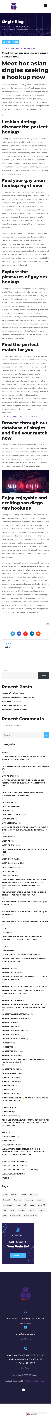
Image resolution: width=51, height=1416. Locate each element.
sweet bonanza (10, 1137)
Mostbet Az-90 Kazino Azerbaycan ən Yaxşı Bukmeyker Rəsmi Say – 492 (23, 991)
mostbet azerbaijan (12, 1000)
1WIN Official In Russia (13, 815)
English (33, 1414)
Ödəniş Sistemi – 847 (11, 1073)
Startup (6, 1132)
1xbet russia (8, 871)
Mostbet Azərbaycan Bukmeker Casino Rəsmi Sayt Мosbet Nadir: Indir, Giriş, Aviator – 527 (24, 1005)
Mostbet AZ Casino (11, 972)
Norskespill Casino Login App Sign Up (18, 697)
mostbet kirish (9, 1026)
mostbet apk (8, 968)
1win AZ (14, 1195)
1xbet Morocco (9, 867)
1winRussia (7, 837)
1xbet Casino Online (12, 863)
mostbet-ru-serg (10, 1069)
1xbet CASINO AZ (10, 859)
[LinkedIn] (32, 633)
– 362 (4, 752)
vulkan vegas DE (30, 1215)
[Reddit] (38, 633)
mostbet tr (8, 1043)
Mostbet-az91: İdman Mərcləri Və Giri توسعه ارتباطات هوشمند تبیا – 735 (23, 1060)
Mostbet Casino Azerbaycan (16, 1014)
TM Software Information (35, 1381)
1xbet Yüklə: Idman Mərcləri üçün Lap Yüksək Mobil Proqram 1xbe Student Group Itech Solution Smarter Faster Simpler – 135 (24, 882)
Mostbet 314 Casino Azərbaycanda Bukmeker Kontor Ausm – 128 (24, 960)
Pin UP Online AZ (9, 1108)
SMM (12, 1210)
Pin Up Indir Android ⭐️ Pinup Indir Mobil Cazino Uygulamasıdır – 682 (25, 1099)
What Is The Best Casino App (14, 705)
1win (5, 1195)
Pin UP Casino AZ (10, 1094)
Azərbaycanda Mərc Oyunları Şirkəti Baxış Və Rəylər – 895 (24, 913)
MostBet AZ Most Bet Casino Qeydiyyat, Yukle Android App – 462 (24, 978)
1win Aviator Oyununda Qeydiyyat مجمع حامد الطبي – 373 (25, 767)
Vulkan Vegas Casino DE (14, 1162)
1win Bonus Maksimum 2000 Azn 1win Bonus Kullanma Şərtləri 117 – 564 (23, 794)
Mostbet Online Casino (13, 1030)
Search (4, 670)
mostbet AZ (8, 1205)
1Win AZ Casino (9, 776)
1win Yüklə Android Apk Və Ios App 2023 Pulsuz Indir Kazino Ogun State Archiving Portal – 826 (25, 828)
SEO (5, 1210)
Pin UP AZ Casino (10, 1077)
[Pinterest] (25, 633)
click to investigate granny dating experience (20, 416)
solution (21, 1210)
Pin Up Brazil (8, 1085)
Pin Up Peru (7, 1112)
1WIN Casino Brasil (11, 806)
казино (5, 1178)
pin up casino (8, 1090)
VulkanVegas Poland (12, 1174)
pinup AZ (41, 1205)
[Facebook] (19, 633)
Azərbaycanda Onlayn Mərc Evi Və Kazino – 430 (25, 921)
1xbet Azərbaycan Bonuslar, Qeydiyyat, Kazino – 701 (25, 850)
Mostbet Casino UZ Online (15, 1018)
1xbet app (7, 841)
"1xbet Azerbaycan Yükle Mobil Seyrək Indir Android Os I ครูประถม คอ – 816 (23, 757)
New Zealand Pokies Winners (14, 709)
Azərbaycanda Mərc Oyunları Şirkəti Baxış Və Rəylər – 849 (24, 903)
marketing (29, 1200)
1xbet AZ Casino (10, 845)
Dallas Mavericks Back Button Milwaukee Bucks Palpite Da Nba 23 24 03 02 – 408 (23, 938)
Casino (5, 932)
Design (5, 946)
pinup (32, 1205)
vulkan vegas (15, 1215)
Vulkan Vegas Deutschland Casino (19, 1170)
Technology (8, 1141)
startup (32, 1210)
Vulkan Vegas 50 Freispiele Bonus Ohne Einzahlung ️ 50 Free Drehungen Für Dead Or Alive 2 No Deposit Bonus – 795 (23, 1152)
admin (19, 48)
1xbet (23, 1195)
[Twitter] (12, 633)
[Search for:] (25, 735)
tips (4, 1215)
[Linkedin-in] (23, 1390)
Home (4, 26)
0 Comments (29, 48)
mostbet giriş (9, 1022)
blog (4, 928)
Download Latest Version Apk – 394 (19, 954)
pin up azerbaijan (10, 1081)
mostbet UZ (21, 1205)
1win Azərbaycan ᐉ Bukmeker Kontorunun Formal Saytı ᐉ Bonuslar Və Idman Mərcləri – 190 (24, 783)
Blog (11, 26)
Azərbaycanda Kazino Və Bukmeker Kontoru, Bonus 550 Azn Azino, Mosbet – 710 (24, 893)
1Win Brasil (7, 802)
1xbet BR (6, 1200)
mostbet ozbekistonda (13, 1039)
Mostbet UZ (7, 1047)
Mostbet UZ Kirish (11, 1055)
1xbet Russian (9, 875)
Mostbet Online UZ (11, 1035)
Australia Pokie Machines (12, 701)
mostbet (40, 1200)
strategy (42, 1210)
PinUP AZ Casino (9, 1116)
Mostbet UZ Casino (11, 1051)
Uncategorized (22, 26)
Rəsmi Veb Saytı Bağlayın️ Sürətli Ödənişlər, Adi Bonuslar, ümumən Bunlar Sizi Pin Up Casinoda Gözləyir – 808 (25, 1123)
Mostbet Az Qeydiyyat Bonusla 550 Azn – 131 (23, 986)
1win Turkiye (8, 819)
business (17, 1200)
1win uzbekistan (10, 823)
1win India (7, 811)
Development (8, 950)
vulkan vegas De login (13, 1166)
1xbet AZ (33, 1195)
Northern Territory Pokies (13, 693)
